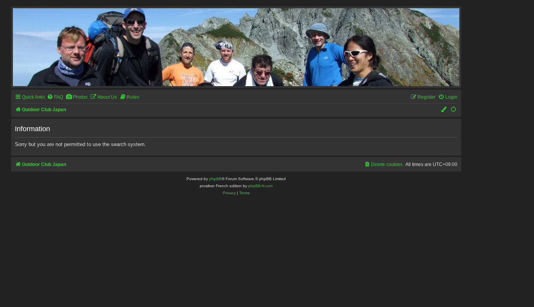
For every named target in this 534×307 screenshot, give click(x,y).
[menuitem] (55, 97)
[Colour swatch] (444, 110)
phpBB (215, 179)
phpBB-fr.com (260, 186)
